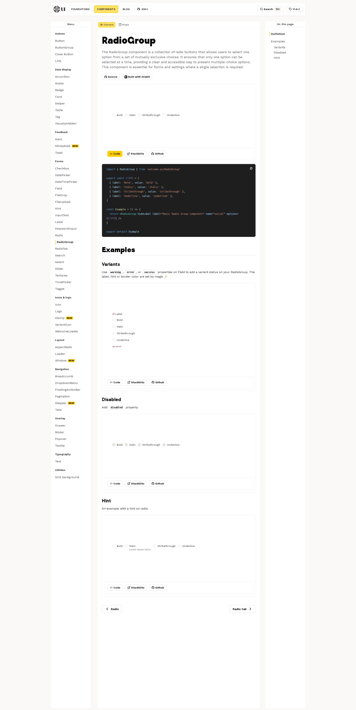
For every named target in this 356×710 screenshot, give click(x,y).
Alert (58, 139)
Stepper (60, 403)
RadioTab (61, 248)
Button (60, 41)
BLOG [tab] (126, 9)
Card (58, 96)
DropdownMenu (66, 383)
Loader (60, 354)
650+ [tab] (145, 9)
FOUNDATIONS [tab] (80, 9)
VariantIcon (63, 324)
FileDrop (61, 195)
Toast (59, 152)
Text (58, 461)
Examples (118, 250)
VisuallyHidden (65, 123)
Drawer (60, 425)
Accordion (62, 76)
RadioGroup (65, 242)
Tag (57, 117)
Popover (61, 439)
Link (58, 61)
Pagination (62, 396)
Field (58, 188)
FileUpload (62, 202)
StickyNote (62, 146)
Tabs (58, 409)
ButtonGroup (64, 47)
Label (59, 222)
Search (60, 255)
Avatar (59, 83)
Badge (59, 90)
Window (60, 360)
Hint (58, 208)
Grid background (67, 477)
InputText (62, 215)
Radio (59, 235)
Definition (278, 34)
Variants (111, 264)
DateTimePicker (66, 182)
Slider (59, 268)
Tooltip (60, 445)
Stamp (60, 318)
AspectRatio (63, 347)
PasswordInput (66, 228)
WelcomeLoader (66, 331)
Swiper (60, 103)
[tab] (106, 24)
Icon (58, 304)
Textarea (61, 275)
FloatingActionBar (67, 389)
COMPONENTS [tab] (106, 9)
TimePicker (63, 282)
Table (59, 110)
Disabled (111, 399)
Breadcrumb (64, 376)
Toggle (59, 289)
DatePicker (62, 175)
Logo (58, 311)
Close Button (64, 54)
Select (59, 262)
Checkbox (62, 168)
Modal (59, 432)
